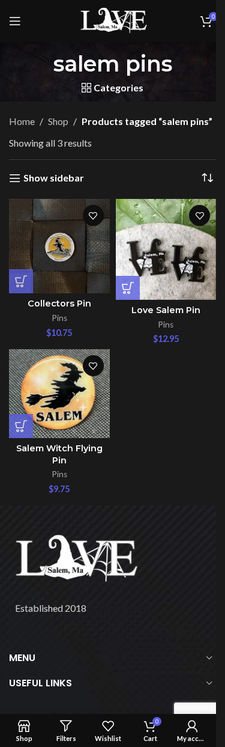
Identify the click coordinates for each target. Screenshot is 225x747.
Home (22, 121)
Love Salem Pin (165, 310)
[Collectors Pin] (59, 246)
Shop (58, 121)
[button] (21, 281)
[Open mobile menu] (15, 21)
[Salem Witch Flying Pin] (59, 393)
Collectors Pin (59, 303)
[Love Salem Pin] (166, 249)
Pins (59, 318)
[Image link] (75, 558)
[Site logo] (113, 19)
